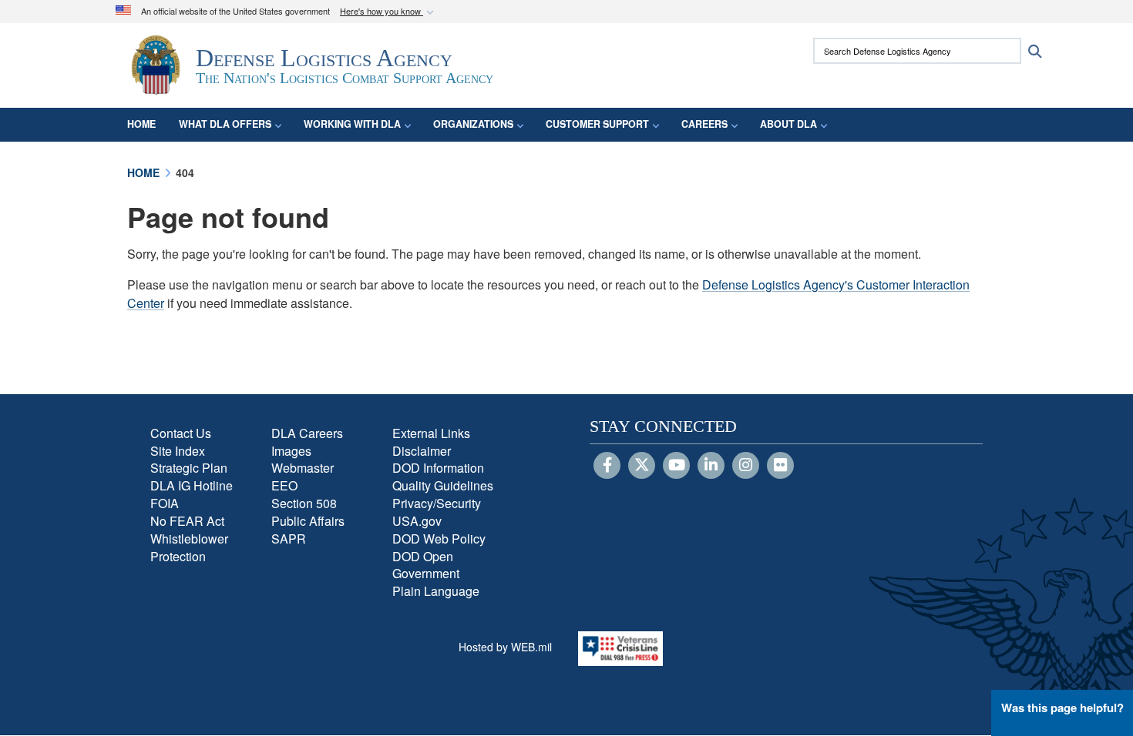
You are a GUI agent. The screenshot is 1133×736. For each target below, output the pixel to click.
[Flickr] (780, 465)
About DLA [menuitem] (788, 124)
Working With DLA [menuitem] (352, 124)
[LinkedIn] (711, 465)
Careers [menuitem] (704, 124)
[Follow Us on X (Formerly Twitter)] (641, 465)
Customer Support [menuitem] (597, 124)
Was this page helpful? (1062, 707)
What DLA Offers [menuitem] (225, 124)
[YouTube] (676, 465)
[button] (388, 12)
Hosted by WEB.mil (505, 646)
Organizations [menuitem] (473, 124)
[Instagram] (745, 465)
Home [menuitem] (141, 124)
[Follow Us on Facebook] (606, 465)
